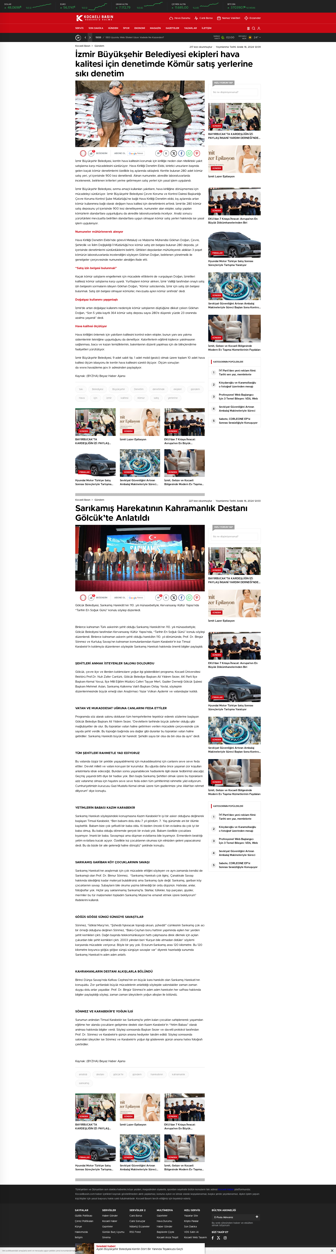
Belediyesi (97, 389)
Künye (78, 1226)
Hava (82, 398)
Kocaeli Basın (82, 46)
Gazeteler (172, 28)
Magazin (155, 28)
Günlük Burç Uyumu (113, 1232)
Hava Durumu (182, 18)
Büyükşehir (118, 389)
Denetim (139, 389)
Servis (79, 28)
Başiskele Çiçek (165, 1232)
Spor (126, 28)
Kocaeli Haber (226, 1189)
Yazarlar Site (191, 1216)
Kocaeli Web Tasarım (195, 1237)
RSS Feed (135, 1232)
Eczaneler (255, 18)
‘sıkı (81, 389)
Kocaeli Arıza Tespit (167, 1237)
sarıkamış (84, 1083)
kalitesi (124, 398)
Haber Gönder (110, 1216)
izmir (109, 398)
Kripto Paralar (191, 1221)
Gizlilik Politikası (83, 1216)
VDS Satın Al (191, 1232)
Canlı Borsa (206, 18)
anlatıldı (83, 1074)
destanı (100, 1074)
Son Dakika (96, 28)
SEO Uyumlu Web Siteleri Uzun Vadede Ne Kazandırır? (135, 37)
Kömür (141, 398)
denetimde (158, 389)
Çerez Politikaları (84, 1221)
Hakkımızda (81, 1232)
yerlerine (173, 398)
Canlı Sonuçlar (137, 1221)
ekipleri (178, 389)
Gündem (113, 28)
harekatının (157, 1074)
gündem (195, 389)
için (95, 398)
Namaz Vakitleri (231, 18)
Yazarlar (190, 28)
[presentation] (85, 37)
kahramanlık (178, 1074)
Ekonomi (139, 28)
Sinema (106, 1237)
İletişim (207, 28)
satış (156, 398)
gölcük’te (118, 1074)
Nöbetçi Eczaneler (140, 1226)
